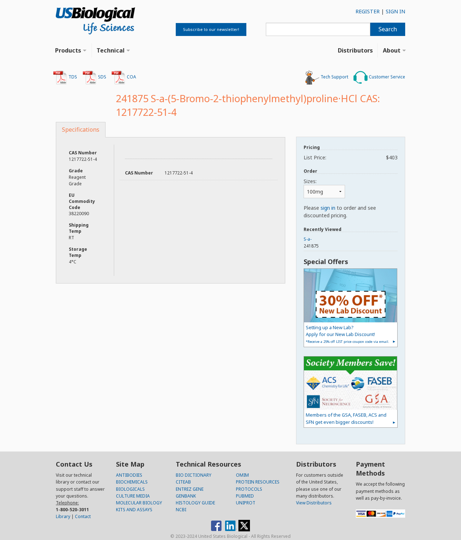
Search (388, 29)
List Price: (351, 157)
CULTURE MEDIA (133, 496)
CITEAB (183, 482)
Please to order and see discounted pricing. (340, 211)
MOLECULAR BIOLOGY (139, 503)
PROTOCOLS (249, 489)
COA (131, 77)
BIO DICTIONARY (193, 475)
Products (68, 50)
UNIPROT (245, 503)
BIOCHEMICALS (132, 482)
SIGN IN (395, 11)
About (391, 50)
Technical (111, 50)
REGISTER (367, 11)
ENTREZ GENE (189, 489)
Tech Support (333, 77)
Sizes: (310, 181)
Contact (83, 516)
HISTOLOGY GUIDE (195, 503)
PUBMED (245, 496)
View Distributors (314, 503)
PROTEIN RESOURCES (257, 482)
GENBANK (186, 496)
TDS (72, 77)
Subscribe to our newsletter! (211, 29)
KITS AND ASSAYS (134, 510)
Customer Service (386, 77)
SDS (101, 77)
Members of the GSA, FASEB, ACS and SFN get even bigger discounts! (346, 418)
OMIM (242, 475)
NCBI (181, 510)
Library (63, 516)
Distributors (355, 50)
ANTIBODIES (129, 475)
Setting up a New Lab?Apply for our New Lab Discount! (347, 334)
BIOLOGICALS (130, 489)
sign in (328, 207)
